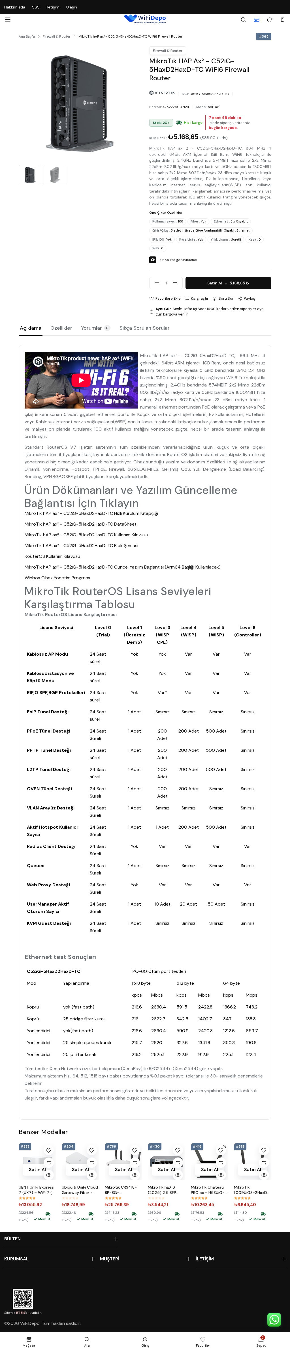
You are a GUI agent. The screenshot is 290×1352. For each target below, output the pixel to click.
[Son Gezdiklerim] (269, 20)
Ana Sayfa (27, 36)
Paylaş (249, 298)
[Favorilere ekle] (49, 1150)
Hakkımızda (14, 7)
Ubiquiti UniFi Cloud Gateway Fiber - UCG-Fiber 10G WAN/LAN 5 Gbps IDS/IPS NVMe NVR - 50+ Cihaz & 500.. (80, 1190)
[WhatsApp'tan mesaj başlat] (274, 1320)
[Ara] (243, 20)
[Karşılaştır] (49, 1162)
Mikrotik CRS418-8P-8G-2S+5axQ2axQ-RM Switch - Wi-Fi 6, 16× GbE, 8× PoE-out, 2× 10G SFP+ (122, 1190)
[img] (179, 123)
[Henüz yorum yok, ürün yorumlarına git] (70, 1198)
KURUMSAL (16, 1259)
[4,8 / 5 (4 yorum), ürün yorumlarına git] (113, 1198)
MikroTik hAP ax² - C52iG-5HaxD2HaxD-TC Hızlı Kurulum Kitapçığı (91, 513)
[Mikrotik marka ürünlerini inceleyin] (162, 93)
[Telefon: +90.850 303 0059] (283, 20)
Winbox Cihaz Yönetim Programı (57, 578)
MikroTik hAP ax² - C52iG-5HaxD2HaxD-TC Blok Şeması (81, 545)
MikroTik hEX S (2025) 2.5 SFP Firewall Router (162, 1190)
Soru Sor (226, 298)
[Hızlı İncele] (49, 1175)
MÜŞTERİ (109, 1259)
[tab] (30, 328)
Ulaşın (71, 7)
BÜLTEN (12, 1239)
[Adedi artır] (175, 283)
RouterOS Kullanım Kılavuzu (52, 556)
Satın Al (228, 283)
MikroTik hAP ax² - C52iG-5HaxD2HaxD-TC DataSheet (81, 524)
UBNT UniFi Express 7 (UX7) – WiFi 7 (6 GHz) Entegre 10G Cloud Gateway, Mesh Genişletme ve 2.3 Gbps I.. (36, 1190)
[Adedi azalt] (156, 283)
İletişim (52, 7)
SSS (36, 7)
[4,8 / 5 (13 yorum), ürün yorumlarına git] (242, 1198)
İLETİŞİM (205, 1259)
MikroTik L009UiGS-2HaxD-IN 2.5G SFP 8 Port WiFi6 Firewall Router (251, 1190)
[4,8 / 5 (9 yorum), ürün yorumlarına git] (27, 1198)
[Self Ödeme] (256, 20)
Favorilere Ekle (168, 298)
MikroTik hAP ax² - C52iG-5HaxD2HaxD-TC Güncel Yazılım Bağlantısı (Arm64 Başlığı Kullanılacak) (123, 567)
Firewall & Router (57, 36)
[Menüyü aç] (7, 19)
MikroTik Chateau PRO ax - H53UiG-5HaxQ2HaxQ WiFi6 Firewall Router (209, 1190)
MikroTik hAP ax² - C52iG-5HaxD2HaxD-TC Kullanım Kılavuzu (86, 535)
